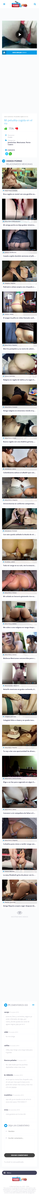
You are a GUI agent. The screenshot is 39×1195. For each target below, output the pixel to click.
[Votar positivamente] (5, 128)
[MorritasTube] (19, 4)
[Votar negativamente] (16, 128)
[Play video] (20, 34)
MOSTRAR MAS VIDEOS (19, 917)
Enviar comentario (19, 1155)
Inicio (5, 116)
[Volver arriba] (34, 1191)
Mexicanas (21, 142)
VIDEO (19, 52)
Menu (9, 1173)
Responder (31, 1012)
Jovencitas (10, 116)
